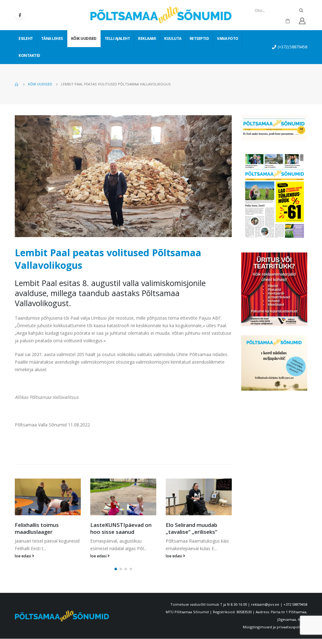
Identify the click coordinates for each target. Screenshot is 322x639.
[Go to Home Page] (17, 84)
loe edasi (23, 556)
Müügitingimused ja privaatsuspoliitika (275, 627)
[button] (115, 569)
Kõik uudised (84, 38)
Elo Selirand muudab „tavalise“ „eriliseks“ (191, 528)
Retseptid (199, 38)
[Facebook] (20, 15)
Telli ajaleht (117, 38)
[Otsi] (301, 10)
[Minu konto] (302, 21)
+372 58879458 (295, 604)
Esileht (26, 38)
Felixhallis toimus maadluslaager (37, 528)
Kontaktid (29, 55)
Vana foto (227, 38)
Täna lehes (52, 38)
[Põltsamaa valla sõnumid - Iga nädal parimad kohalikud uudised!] (161, 15)
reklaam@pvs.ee (265, 604)
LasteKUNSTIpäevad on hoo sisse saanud (121, 528)
